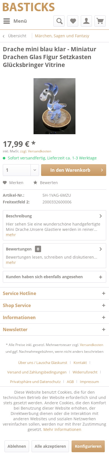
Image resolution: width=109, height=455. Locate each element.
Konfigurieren (88, 446)
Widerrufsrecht (85, 372)
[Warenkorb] (100, 21)
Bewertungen (19, 249)
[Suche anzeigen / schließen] (59, 21)
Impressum (89, 381)
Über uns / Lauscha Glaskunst (42, 362)
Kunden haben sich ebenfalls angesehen (44, 276)
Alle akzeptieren (50, 446)
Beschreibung (19, 216)
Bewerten (48, 182)
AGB (70, 381)
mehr (11, 234)
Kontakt (80, 362)
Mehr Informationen (62, 429)
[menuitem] (15, 21)
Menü (20, 21)
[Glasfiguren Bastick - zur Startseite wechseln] (28, 8)
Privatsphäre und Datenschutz (35, 381)
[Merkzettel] (72, 21)
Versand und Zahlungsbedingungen (37, 372)
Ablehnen (17, 446)
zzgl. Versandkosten (35, 151)
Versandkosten (91, 344)
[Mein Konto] (86, 21)
